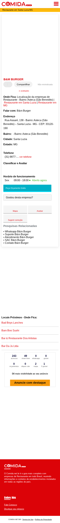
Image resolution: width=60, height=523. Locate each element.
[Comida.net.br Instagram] (7, 484)
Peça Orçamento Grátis (15, 188)
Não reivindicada (45, 84)
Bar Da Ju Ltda (9, 346)
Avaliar (40, 211)
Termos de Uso (27, 519)
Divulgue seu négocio (14, 509)
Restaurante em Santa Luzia (20, 102)
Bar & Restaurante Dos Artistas (19, 338)
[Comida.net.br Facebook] (5, 484)
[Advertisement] (30, 46)
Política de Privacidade (43, 519)
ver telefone (25, 156)
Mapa (15, 211)
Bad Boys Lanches (12, 322)
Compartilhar (23, 84)
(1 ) (23, 91)
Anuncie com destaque (30, 382)
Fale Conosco (10, 505)
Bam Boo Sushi (10, 330)
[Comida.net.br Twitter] (6, 484)
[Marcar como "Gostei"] (6, 84)
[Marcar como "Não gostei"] (10, 84)
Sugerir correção (15, 220)
